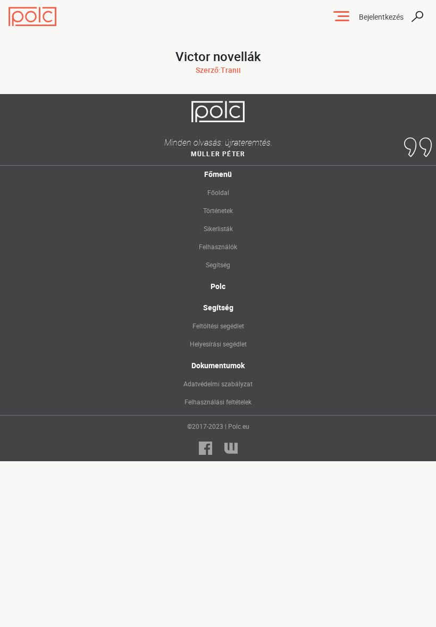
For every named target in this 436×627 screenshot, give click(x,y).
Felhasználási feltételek (218, 401)
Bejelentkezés (381, 17)
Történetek (218, 210)
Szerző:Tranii (218, 70)
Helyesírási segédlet (218, 344)
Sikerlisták (218, 228)
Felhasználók (218, 246)
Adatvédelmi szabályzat (218, 383)
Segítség (218, 264)
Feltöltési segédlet (218, 325)
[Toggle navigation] (341, 16)
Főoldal (218, 192)
